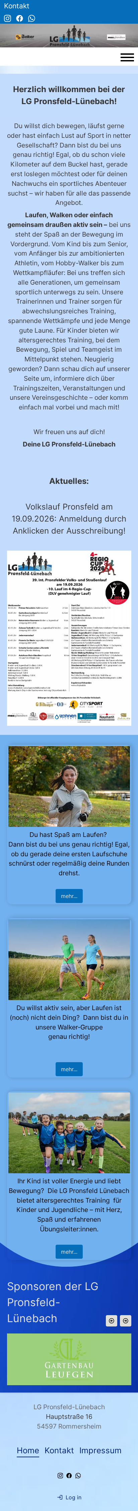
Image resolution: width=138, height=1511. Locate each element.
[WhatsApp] (31, 17)
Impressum (100, 1450)
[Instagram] (7, 17)
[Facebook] (19, 17)
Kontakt (59, 1450)
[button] (111, 1320)
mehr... (69, 896)
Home (28, 1450)
